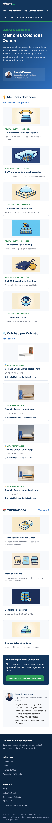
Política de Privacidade (12, 774)
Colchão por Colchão (38, 11)
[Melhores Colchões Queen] (9, 4)
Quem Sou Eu (9, 762)
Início (5, 11)
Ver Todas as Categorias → (16, 102)
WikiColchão (8, 17)
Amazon (32, 817)
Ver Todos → (9, 338)
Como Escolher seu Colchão (29, 17)
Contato (6, 766)
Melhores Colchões (18, 11)
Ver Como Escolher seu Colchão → (25, 678)
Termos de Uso (9, 770)
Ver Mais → (43, 510)
